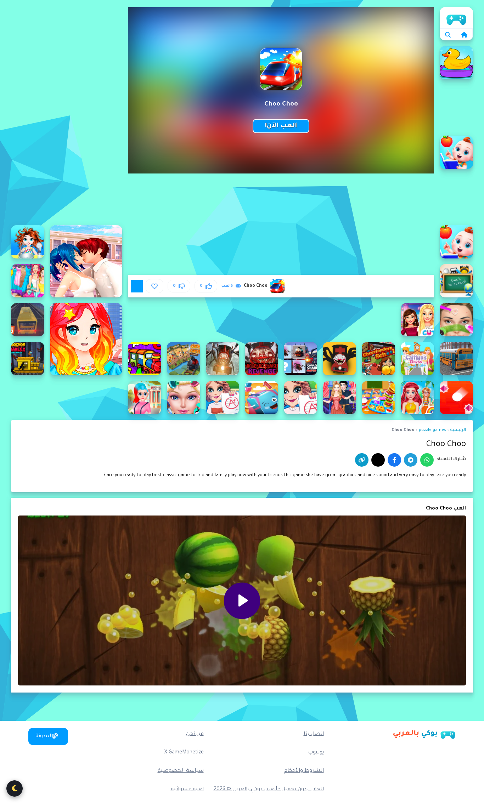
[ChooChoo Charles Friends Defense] (27, 358)
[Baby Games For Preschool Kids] (456, 62)
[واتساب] (427, 460)
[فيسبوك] (394, 460)
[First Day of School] (144, 397)
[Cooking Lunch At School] (378, 397)
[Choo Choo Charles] (339, 358)
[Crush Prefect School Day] (339, 397)
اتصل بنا (314, 734)
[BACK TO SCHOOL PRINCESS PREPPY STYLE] (27, 280)
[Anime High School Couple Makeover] (86, 261)
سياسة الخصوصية (181, 771)
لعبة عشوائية (187, 789)
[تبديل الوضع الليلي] (14, 788)
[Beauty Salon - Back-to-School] (456, 319)
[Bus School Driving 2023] (27, 319)
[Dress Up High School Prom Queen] (183, 397)
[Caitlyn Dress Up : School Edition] (417, 358)
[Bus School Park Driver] (456, 358)
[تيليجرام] (410, 460)
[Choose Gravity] (456, 397)
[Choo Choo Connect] (183, 358)
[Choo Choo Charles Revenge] (261, 358)
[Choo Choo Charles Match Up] (300, 358)
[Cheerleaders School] (378, 358)
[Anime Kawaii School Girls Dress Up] (86, 339)
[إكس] (378, 460)
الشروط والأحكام (304, 771)
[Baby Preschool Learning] (456, 152)
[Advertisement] (66, 113)
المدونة (43, 736)
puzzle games (432, 430)
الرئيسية (456, 17)
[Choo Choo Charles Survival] (222, 358)
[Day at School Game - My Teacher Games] (261, 397)
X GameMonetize (184, 753)
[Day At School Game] (300, 397)
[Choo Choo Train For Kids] (144, 358)
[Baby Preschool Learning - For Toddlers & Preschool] (456, 241)
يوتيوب (316, 753)
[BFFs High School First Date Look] (417, 319)
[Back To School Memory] (456, 280)
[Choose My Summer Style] (417, 397)
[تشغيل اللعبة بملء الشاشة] (137, 286)
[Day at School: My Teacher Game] (222, 397)
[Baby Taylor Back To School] (27, 241)
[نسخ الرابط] (361, 460)
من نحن (195, 734)
